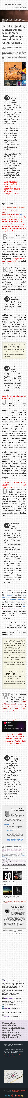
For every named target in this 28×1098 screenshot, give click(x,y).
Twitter (9, 1095)
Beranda (4, 18)
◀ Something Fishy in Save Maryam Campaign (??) (12, 931)
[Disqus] (13, 957)
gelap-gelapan (14, 720)
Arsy (24, 607)
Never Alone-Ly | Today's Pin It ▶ (14, 933)
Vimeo (19, 1095)
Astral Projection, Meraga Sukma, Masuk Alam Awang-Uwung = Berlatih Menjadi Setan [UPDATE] (13, 850)
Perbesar (13, 1084)
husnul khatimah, (18, 600)
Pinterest (15, 1095)
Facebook (6, 1095)
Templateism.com (17, 1091)
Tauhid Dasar (12, 18)
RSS (22, 1095)
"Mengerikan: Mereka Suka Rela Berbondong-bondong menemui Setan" (14, 210)
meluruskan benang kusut (19, 901)
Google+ (12, 1095)
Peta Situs (22, 1090)
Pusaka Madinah (14, 4)
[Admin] (8, 858)
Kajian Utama (9, 901)
